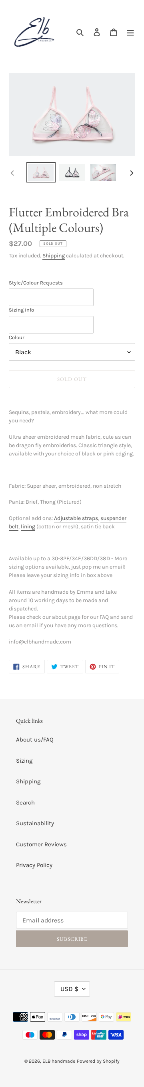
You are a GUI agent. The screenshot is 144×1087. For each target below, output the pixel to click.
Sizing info (21, 310)
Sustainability (35, 823)
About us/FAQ (35, 739)
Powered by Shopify (98, 1061)
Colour (16, 337)
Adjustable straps (76, 518)
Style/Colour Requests (36, 283)
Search (25, 802)
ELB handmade (58, 1061)
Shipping (53, 255)
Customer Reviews (41, 844)
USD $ (69, 989)
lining (28, 526)
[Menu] (130, 32)
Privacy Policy (34, 865)
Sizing (24, 760)
